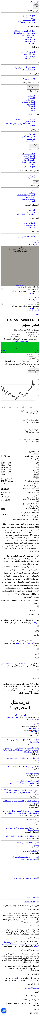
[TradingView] (25, 731)
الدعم (15, 978)
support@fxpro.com (32, 988)
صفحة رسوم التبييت (20, 341)
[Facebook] (38, 731)
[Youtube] (30, 731)
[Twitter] (32, 731)
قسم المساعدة (12, 717)
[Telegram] (28, 731)
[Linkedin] (34, 731)
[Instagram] (36, 731)
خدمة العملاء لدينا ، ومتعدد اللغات (18, 663)
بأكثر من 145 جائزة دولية (25, 643)
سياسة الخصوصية (25, 944)
